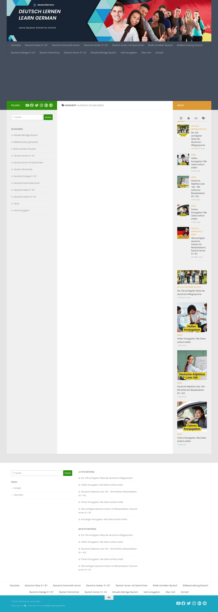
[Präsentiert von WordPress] (25, 606)
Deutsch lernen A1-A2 (75, 52)
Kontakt (159, 52)
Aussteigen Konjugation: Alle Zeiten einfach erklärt (104, 519)
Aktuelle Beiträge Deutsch (103, 52)
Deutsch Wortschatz (50, 52)
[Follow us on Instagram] (41, 105)
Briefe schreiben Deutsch (160, 45)
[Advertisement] (109, 78)
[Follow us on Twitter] (36, 105)
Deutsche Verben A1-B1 (96, 45)
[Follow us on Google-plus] (46, 105)
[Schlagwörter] (203, 118)
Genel (16, 203)
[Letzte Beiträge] (181, 118)
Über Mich (18, 495)
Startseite (16, 45)
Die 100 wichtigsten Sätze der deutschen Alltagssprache (198, 138)
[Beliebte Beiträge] (188, 118)
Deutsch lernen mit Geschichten (128, 45)
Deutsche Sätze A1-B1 (36, 45)
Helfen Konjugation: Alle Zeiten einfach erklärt (102, 485)
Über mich (146, 52)
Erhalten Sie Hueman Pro (54, 606)
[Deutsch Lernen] (27, 105)
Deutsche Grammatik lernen (66, 45)
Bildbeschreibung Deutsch (190, 45)
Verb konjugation (129, 52)
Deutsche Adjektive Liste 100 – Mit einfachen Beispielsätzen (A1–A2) (191, 390)
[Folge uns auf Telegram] (51, 105)
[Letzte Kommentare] (195, 118)
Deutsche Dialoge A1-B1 (23, 52)
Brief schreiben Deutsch (25, 149)
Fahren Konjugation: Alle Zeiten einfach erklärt (102, 502)
